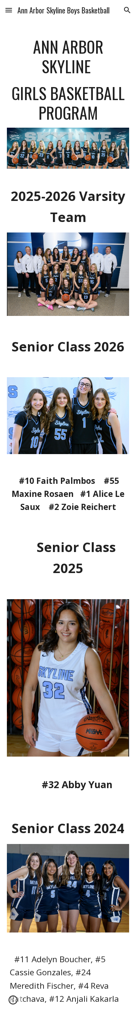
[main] (68, 80)
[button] (8, 10)
